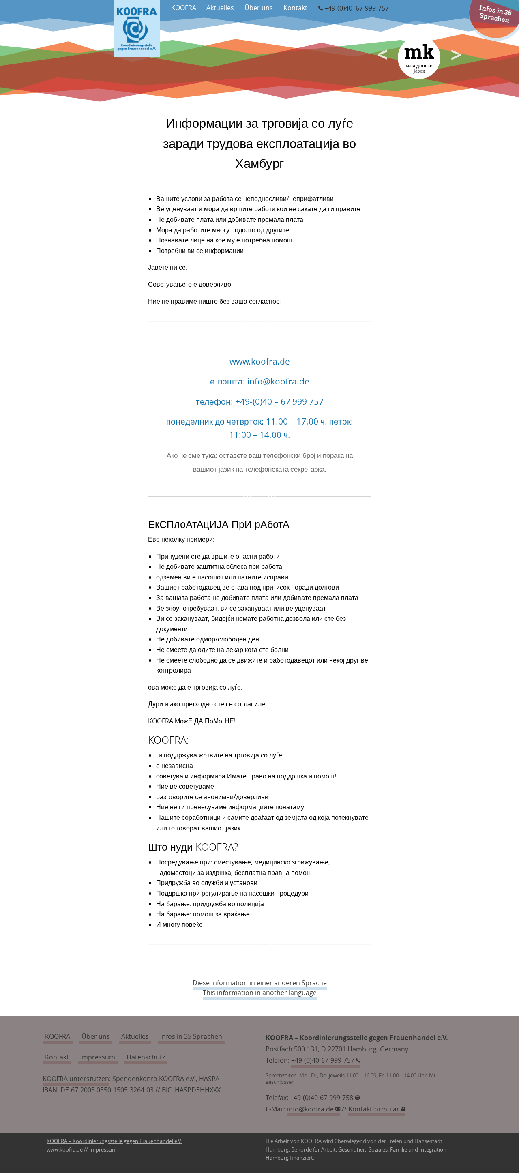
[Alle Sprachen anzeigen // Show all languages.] (449, 28)
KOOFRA (183, 7)
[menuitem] (184, 6)
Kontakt (295, 7)
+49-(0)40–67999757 (356, 8)
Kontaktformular (374, 1108)
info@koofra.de (311, 1108)
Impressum (97, 1057)
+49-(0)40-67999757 (323, 1060)
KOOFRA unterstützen (76, 1078)
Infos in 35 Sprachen (496, 14)
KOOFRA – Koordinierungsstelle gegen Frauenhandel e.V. (114, 1141)
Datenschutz (146, 1057)
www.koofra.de (65, 1149)
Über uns (258, 7)
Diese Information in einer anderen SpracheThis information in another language (260, 987)
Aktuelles (220, 7)
